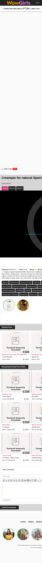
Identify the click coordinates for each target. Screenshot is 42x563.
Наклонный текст (6, 480)
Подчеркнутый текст (9, 480)
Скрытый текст (28, 480)
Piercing (36, 282)
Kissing (27, 290)
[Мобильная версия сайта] (2, 169)
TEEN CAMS (10, 169)
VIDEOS (31, 522)
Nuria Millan (6, 183)
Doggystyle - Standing (10, 294)
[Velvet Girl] (15, 413)
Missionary (23, 294)
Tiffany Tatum (14, 457)
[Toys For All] (15, 443)
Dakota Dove (36, 427)
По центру (17, 480)
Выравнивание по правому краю (19, 480)
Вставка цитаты (30, 480)
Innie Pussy (7, 286)
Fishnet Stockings (19, 286)
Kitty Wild (35, 396)
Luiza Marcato (7, 357)
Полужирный (4, 480)
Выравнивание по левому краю (14, 480)
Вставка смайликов (22, 480)
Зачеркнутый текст (11, 480)
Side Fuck (33, 294)
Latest (23, 522)
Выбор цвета (25, 480)
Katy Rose (35, 357)
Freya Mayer (6, 396)
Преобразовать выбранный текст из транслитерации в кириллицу (33, 480)
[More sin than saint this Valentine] (15, 342)
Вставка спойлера (35, 480)
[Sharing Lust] (15, 382)
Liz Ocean (5, 427)
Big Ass (5, 282)
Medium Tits (32, 286)
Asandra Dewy (37, 457)
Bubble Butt (14, 282)
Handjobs (19, 290)
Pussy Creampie (8, 290)
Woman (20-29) (25, 282)
